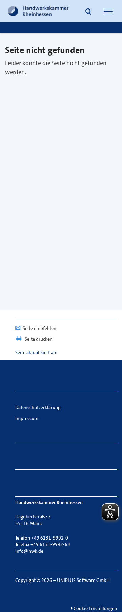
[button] (88, 12)
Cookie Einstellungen (95, 608)
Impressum (26, 418)
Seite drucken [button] (39, 339)
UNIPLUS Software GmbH (83, 580)
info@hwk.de (29, 551)
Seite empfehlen (39, 328)
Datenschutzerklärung (37, 407)
